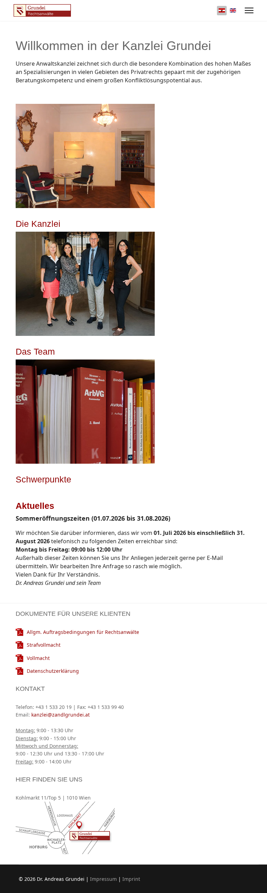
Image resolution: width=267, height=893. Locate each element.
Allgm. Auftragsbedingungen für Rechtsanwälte (83, 632)
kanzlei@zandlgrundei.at (60, 714)
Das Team (35, 351)
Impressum (103, 879)
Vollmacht (38, 658)
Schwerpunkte (43, 479)
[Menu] (249, 10)
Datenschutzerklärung (53, 671)
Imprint (131, 879)
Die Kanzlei (38, 224)
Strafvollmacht (43, 645)
